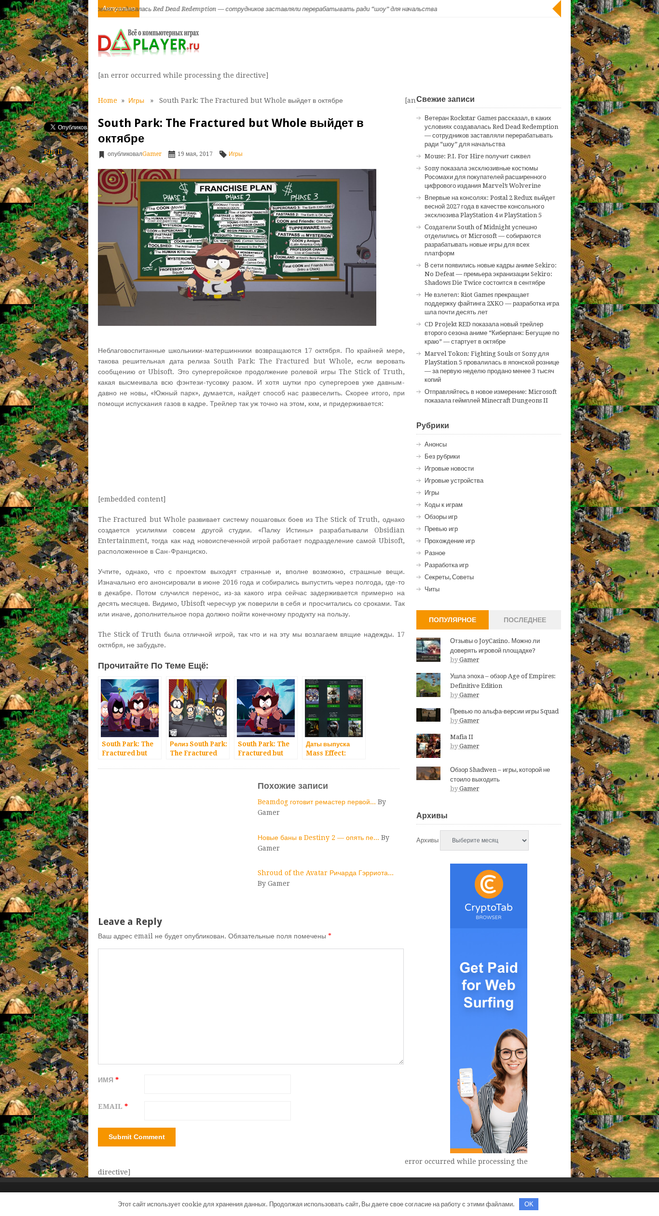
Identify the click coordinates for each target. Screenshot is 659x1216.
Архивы (427, 840)
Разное (435, 553)
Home (107, 100)
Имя (108, 1080)
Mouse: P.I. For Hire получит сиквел (478, 156)
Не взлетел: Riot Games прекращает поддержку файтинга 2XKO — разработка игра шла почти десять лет (492, 303)
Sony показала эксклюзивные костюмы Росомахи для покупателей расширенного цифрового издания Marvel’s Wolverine (485, 177)
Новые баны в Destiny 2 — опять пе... (319, 837)
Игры (136, 100)
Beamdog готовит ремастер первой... (318, 802)
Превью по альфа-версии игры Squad (504, 711)
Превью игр (441, 528)
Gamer (152, 154)
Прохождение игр (450, 541)
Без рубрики (442, 456)
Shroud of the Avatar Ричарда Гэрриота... (326, 873)
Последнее (525, 620)
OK (529, 1204)
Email (113, 1106)
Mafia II (461, 737)
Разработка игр (446, 565)
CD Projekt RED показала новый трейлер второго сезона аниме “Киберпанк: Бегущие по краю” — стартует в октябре (492, 333)
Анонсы (436, 444)
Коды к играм (444, 504)
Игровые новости (449, 468)
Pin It (53, 151)
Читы (432, 589)
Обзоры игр (441, 516)
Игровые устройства (454, 480)
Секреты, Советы (449, 577)
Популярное (452, 620)
